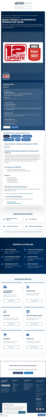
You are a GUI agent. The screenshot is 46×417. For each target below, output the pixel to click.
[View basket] (28, 3)
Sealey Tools (7, 15)
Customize (7, 412)
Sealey (8, 147)
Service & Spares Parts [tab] (8, 139)
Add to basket (15, 127)
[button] (6, 76)
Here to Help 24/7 (40, 381)
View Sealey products (11, 201)
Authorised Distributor (38, 399)
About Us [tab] (18, 139)
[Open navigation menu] (30, 3)
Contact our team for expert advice (26, 193)
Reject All (14, 412)
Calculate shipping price (9, 119)
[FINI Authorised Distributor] (37, 409)
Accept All (22, 412)
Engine (28, 15)
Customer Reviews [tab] (26, 139)
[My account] (26, 3)
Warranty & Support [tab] (27, 136)
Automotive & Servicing (15, 15)
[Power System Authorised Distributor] (43, 409)
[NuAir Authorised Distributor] (40, 409)
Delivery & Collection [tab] (15, 136)
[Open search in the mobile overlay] (23, 7)
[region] (14, 409)
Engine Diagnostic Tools (34, 15)
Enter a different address (9, 123)
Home (3, 15)
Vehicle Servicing (22, 15)
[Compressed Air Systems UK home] (19, 3)
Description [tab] (6, 136)
